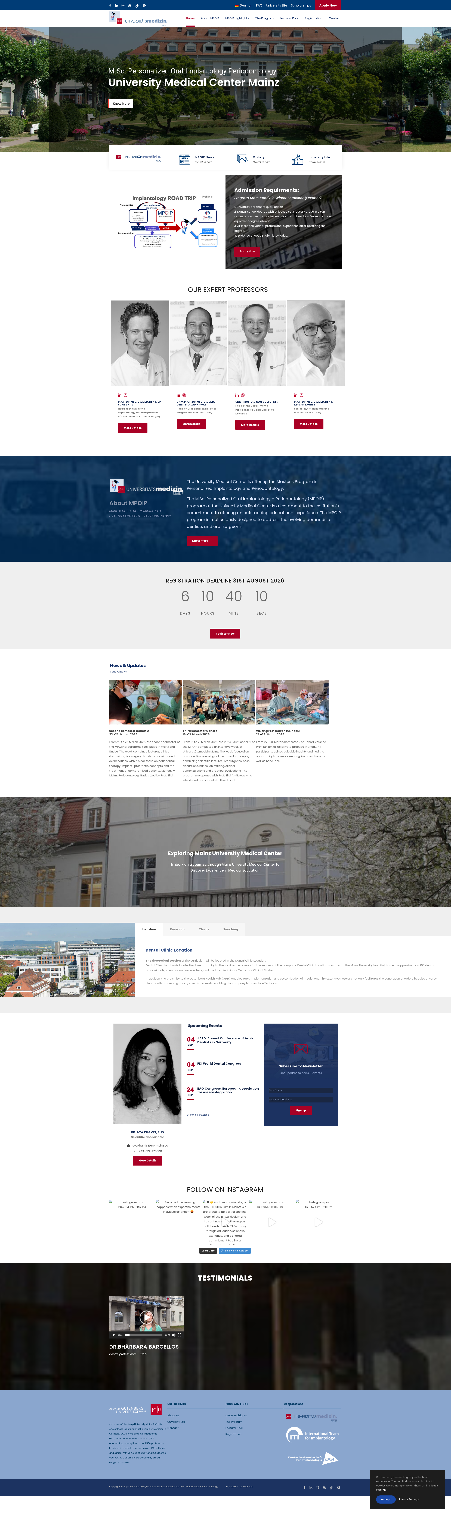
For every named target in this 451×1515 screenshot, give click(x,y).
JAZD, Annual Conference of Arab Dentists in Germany (225, 1040)
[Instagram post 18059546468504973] (271, 1222)
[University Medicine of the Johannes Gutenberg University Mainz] (144, 5)
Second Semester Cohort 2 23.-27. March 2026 (129, 732)
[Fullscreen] (179, 1335)
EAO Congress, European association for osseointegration (228, 1090)
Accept (386, 1499)
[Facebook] (110, 5)
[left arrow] (266, 1381)
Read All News (118, 671)
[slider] (143, 1335)
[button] (147, 1317)
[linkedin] (116, 5)
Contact (335, 18)
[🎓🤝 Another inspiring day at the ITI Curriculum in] (225, 1222)
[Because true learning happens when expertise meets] (178, 1222)
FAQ (259, 5)
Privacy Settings (409, 1499)
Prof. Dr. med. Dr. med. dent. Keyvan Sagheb (313, 403)
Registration (313, 18)
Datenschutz (246, 1486)
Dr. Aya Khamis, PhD (147, 1132)
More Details (133, 428)
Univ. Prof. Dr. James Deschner (256, 402)
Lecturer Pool (289, 18)
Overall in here (203, 162)
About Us (173, 1415)
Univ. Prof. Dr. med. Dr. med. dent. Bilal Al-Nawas (196, 403)
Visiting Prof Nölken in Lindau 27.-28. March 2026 (278, 732)
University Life (276, 5)
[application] (146, 1317)
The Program (264, 18)
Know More (121, 103)
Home (190, 18)
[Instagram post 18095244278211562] (318, 1222)
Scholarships (301, 5)
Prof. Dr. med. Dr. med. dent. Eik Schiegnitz (139, 403)
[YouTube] (129, 5)
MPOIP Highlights (237, 18)
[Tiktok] (137, 5)
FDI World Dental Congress (219, 1063)
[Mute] (174, 1335)
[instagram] (123, 5)
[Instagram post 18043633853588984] (131, 1222)
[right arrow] (270, 1381)
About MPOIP (210, 18)
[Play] (114, 1335)
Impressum (232, 1486)
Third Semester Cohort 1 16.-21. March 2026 (200, 732)
